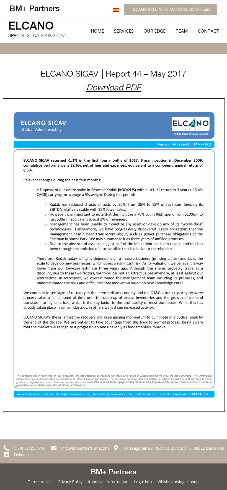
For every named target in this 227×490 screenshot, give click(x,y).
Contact (208, 31)
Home (97, 31)
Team (182, 31)
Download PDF (113, 89)
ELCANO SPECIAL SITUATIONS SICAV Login (170, 9)
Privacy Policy (70, 481)
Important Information (108, 481)
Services (124, 31)
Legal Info (143, 481)
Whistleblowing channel (178, 481)
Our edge (155, 31)
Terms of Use (40, 481)
